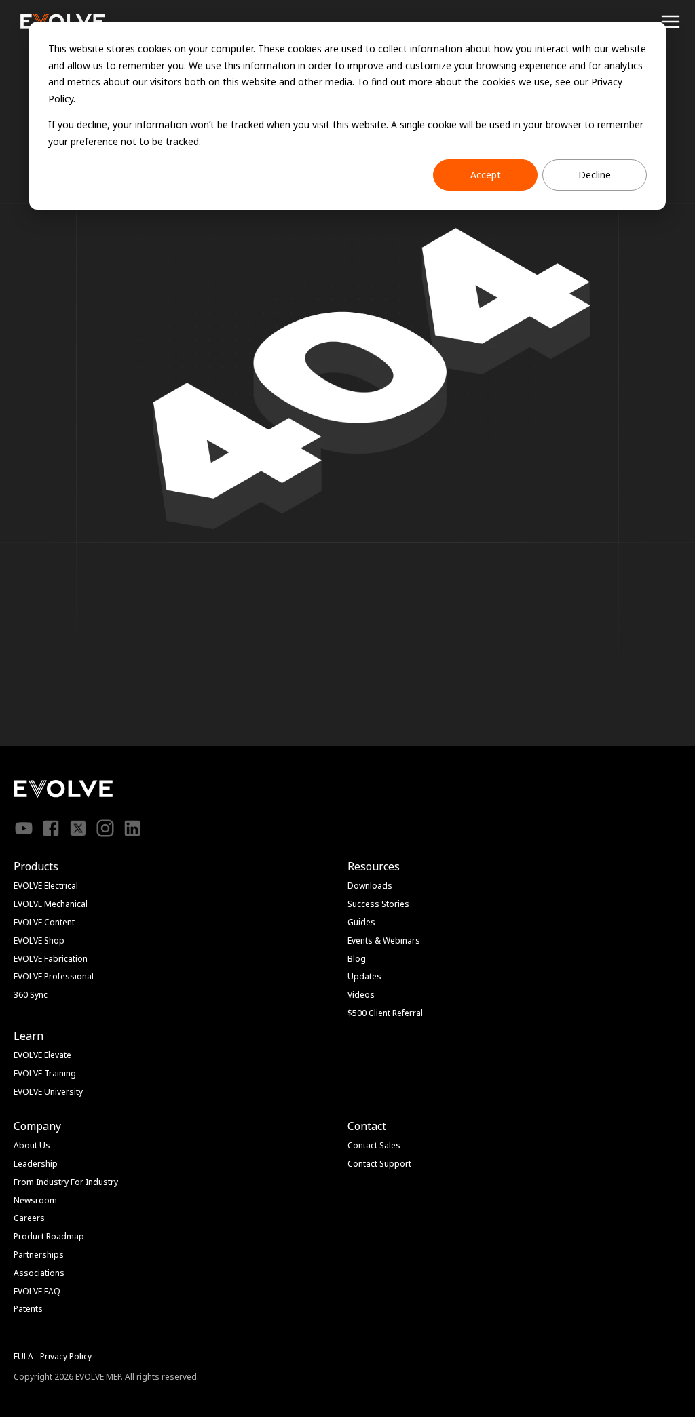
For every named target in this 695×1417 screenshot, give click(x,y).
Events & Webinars (384, 940)
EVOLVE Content (44, 922)
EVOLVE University (48, 1092)
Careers (29, 1218)
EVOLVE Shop (39, 940)
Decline (594, 174)
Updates (364, 976)
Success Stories (378, 904)
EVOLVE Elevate (42, 1055)
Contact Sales (374, 1145)
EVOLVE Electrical (46, 885)
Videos (361, 995)
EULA (23, 1356)
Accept (485, 174)
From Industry (41, 1182)
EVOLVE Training (45, 1073)
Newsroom (35, 1200)
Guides (361, 922)
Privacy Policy (66, 1356)
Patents (28, 1309)
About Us (32, 1145)
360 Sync (31, 995)
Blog (357, 959)
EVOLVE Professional (54, 976)
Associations (39, 1273)
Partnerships (39, 1254)
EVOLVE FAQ (37, 1291)
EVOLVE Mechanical (51, 904)
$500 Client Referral (385, 1013)
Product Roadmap (49, 1236)
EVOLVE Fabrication (51, 959)
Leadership (36, 1163)
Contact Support (379, 1163)
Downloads (370, 885)
